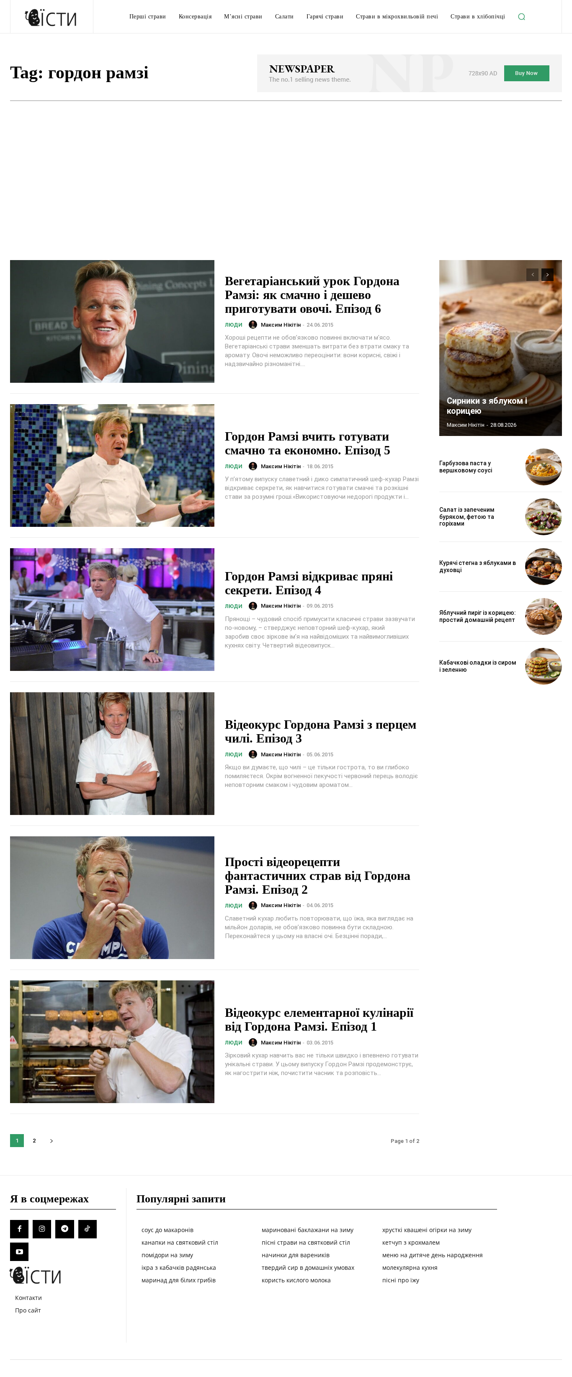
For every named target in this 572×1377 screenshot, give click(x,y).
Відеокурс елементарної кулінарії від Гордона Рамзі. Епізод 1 (319, 1019)
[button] (522, 17)
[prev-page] (532, 274)
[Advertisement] (286, 163)
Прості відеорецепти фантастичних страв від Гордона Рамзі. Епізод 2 (317, 875)
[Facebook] (19, 1229)
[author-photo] (254, 324)
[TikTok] (87, 1229)
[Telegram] (64, 1229)
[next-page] (51, 1140)
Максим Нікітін (281, 325)
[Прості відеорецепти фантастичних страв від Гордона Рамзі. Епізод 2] (112, 897)
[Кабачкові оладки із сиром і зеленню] (543, 666)
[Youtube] (19, 1252)
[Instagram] (42, 1229)
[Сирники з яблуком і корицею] (500, 348)
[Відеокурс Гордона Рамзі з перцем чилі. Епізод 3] (112, 753)
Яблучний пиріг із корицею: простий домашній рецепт (477, 616)
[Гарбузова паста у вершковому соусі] (543, 467)
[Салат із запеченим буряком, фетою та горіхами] (543, 516)
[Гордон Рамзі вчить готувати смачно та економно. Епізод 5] (112, 465)
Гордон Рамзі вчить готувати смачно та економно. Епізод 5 (307, 443)
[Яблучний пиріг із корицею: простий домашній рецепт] (543, 616)
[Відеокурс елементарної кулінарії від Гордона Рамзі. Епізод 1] (112, 1041)
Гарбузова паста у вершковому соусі (465, 467)
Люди (233, 325)
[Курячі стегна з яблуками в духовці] (543, 566)
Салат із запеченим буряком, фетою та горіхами (467, 516)
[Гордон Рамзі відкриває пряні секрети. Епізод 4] (112, 609)
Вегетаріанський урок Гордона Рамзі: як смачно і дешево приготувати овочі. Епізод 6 (312, 294)
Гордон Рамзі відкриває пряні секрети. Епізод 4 (309, 583)
